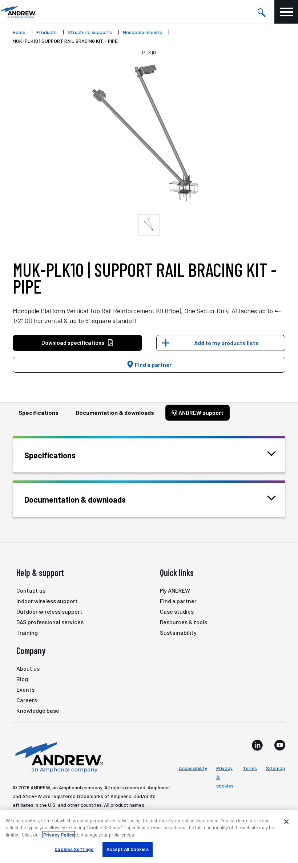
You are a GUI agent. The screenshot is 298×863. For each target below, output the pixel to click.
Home (19, 32)
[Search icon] (261, 12)
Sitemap (275, 768)
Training (27, 632)
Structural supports (90, 32)
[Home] (58, 756)
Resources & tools (183, 621)
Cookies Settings (74, 849)
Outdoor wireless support (49, 611)
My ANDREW (175, 590)
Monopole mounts (142, 32)
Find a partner (153, 364)
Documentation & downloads (115, 412)
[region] (149, 836)
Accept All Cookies (127, 849)
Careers (26, 699)
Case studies (177, 611)
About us (28, 668)
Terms (250, 768)
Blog (22, 678)
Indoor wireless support (47, 600)
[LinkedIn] (257, 745)
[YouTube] (279, 745)
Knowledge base (37, 710)
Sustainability (178, 632)
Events (25, 689)
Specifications (39, 412)
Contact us (30, 590)
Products (46, 32)
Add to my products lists (226, 342)
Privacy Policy (58, 835)
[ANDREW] (18, 12)
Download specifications (72, 342)
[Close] (286, 822)
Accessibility (193, 768)
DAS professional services (50, 621)
